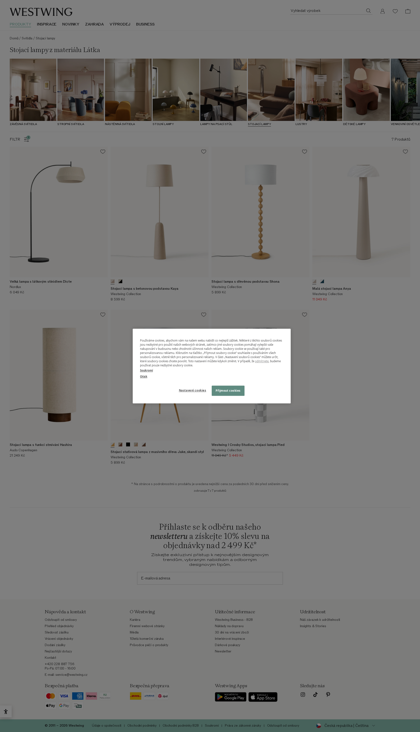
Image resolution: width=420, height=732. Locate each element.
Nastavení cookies (192, 390)
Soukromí (146, 370)
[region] (212, 366)
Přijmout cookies (228, 390)
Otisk (143, 376)
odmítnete (262, 361)
